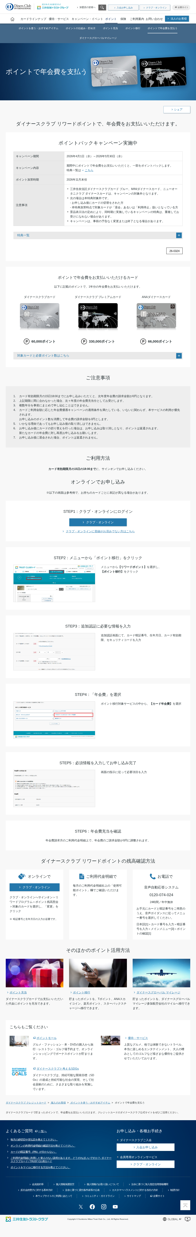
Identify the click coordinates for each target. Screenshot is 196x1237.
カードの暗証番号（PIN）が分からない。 (34, 1151)
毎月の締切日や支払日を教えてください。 (34, 1139)
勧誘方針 (175, 1190)
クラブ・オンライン (156, 7)
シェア (178, 109)
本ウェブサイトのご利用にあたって (53, 1195)
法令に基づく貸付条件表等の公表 (82, 1190)
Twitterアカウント (81, 1207)
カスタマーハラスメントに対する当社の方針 (135, 1190)
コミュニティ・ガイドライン (99, 1195)
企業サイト (183, 7)
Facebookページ (92, 1207)
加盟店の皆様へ (87, 7)
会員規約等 (37, 1184)
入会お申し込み (125, 7)
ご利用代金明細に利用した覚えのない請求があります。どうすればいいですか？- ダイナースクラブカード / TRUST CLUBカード (61, 1159)
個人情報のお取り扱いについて (103, 1184)
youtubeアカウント (115, 1207)
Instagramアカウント (104, 1207)
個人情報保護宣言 (65, 1184)
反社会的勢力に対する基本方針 (36, 1190)
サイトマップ (134, 1195)
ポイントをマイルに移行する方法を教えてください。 (40, 1167)
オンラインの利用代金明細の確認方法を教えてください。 (43, 1145)
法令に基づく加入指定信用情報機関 (149, 1184)
